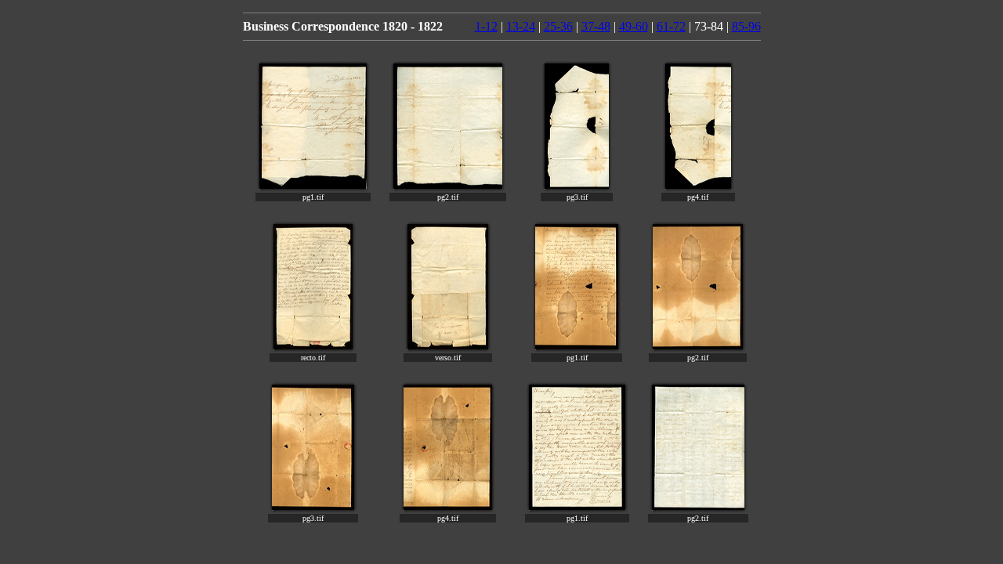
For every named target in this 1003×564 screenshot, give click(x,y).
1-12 (486, 26)
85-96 (746, 26)
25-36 (558, 26)
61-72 (671, 26)
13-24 (520, 26)
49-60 (633, 26)
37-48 (595, 26)
